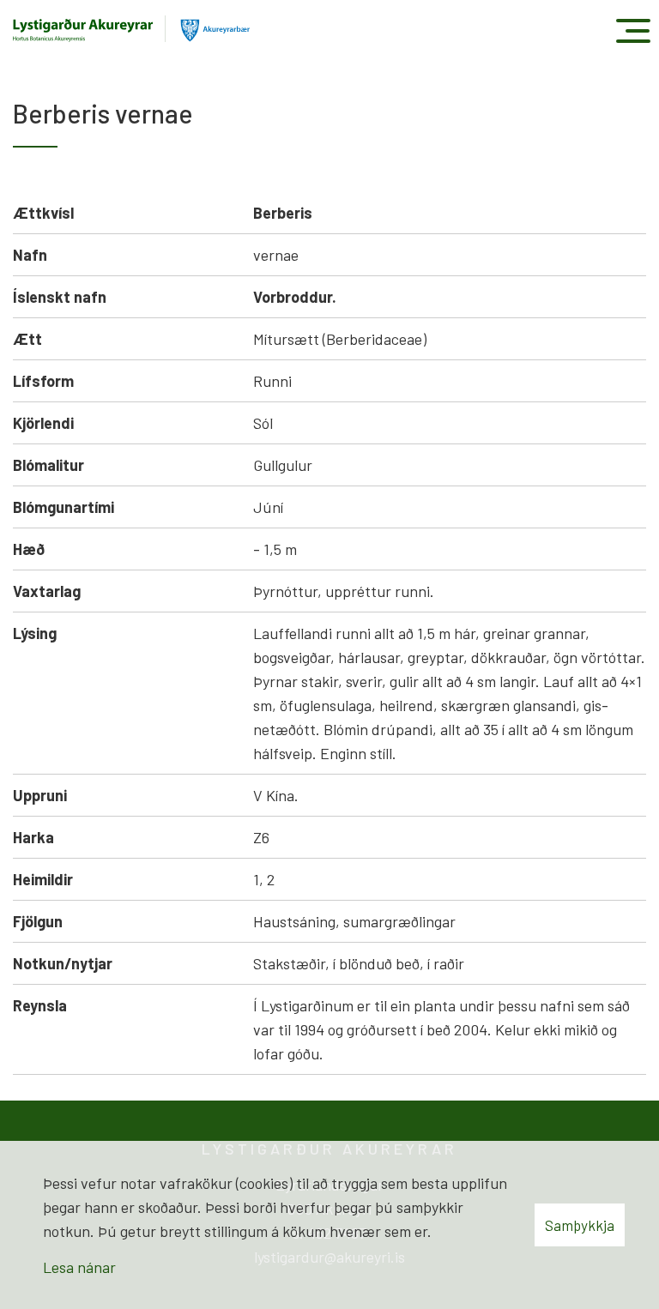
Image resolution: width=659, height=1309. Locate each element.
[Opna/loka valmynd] (633, 30)
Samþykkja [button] (579, 1225)
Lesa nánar (79, 1267)
